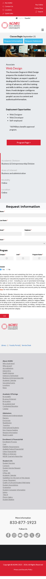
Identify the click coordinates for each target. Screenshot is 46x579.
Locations (8, 10)
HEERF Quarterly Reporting (12, 456)
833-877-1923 (23, 522)
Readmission (7, 423)
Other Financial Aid (9, 452)
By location (7, 401)
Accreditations (8, 368)
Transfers (6, 425)
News (5, 388)
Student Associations (10, 485)
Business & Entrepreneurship (13, 378)
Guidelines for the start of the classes (16, 478)
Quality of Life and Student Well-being (16, 483)
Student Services (9, 463)
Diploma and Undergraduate (13, 416)
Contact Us (9, 6)
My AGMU (8, 3)
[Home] (10, 25)
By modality (7, 397)
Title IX (5, 495)
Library (3, 345)
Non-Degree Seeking (10, 430)
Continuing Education (10, 406)
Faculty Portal (14, 345)
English (21, 18)
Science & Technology (10, 376)
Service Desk (26, 345)
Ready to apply (8, 435)
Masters (6, 418)
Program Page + (24, 142)
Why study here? (9, 363)
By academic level (9, 404)
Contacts (6, 466)
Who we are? (7, 366)
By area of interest (9, 399)
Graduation (7, 487)
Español (27, 18)
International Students (11, 428)
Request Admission (33, 41)
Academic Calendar (9, 380)
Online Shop (38, 8)
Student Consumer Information (14, 490)
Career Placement (9, 480)
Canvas (5, 470)
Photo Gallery (8, 497)
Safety (5, 492)
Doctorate (6, 420)
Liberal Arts (7, 371)
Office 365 (6, 473)
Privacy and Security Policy (23, 569)
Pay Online (39, 5)
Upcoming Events (9, 383)
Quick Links (9, 13)
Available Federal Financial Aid (13, 449)
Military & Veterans (9, 454)
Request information (13, 41)
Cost (4, 444)
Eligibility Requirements (11, 447)
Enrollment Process (10, 442)
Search (40, 12)
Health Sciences (8, 373)
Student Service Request (11, 468)
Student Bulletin (8, 499)
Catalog (5, 409)
